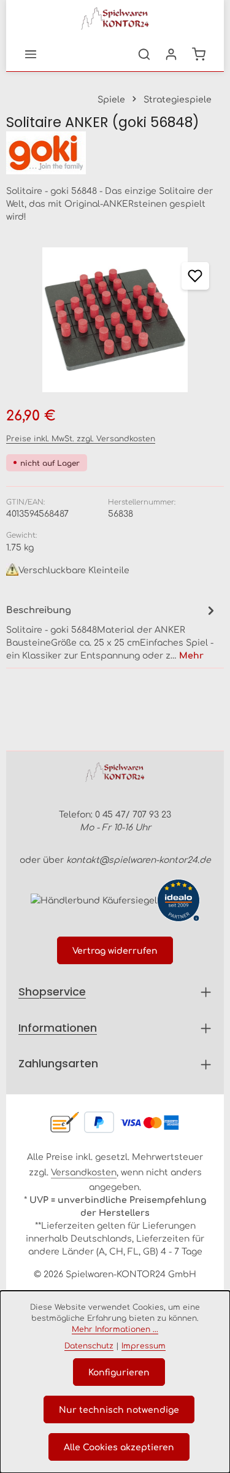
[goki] (115, 152)
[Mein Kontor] (171, 54)
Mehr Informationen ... (115, 1329)
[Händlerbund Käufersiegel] (94, 900)
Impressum (143, 1345)
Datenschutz (88, 1345)
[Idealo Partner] (178, 900)
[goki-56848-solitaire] (115, 319)
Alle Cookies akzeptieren (119, 1446)
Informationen (57, 1027)
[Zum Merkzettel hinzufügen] (195, 276)
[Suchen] (144, 54)
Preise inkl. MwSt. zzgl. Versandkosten (80, 438)
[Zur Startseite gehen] (115, 18)
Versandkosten (84, 1171)
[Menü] (30, 54)
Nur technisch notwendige (119, 1409)
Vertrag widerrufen (115, 950)
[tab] (112, 631)
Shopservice (52, 991)
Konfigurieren (119, 1371)
